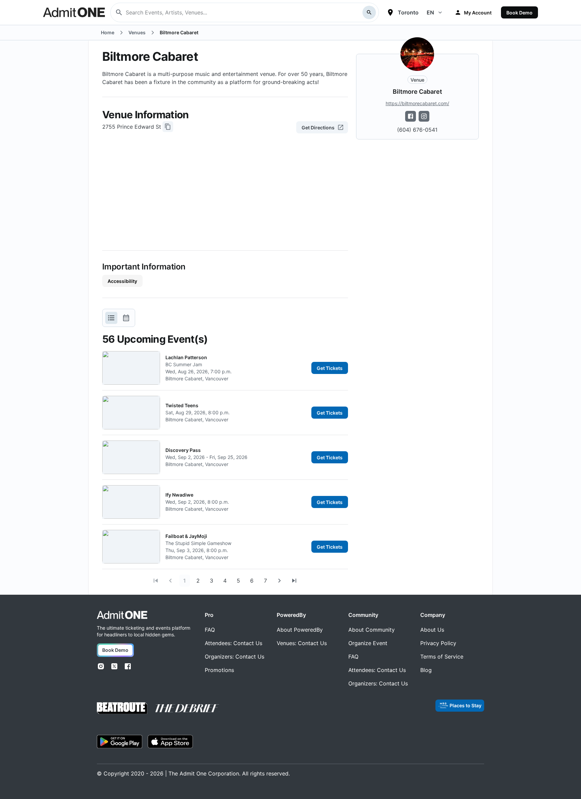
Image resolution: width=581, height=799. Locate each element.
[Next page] (279, 581)
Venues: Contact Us (302, 643)
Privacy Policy (438, 643)
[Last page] (294, 581)
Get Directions (318, 127)
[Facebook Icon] (410, 116)
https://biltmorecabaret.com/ (417, 103)
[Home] (122, 615)
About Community (371, 629)
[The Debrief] (187, 708)
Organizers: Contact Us (234, 656)
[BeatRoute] (122, 708)
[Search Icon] (369, 12)
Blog (426, 670)
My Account (478, 12)
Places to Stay (465, 705)
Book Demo (519, 12)
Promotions (219, 670)
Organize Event (367, 643)
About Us (432, 629)
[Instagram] (101, 666)
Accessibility (122, 281)
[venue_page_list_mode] (111, 318)
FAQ (210, 629)
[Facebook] (128, 666)
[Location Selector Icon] (390, 12)
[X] (114, 666)
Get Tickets (330, 368)
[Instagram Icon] (424, 116)
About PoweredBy (300, 629)
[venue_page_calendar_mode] (126, 318)
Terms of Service (441, 656)
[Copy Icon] (167, 126)
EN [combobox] (430, 12)
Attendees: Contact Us (233, 643)
